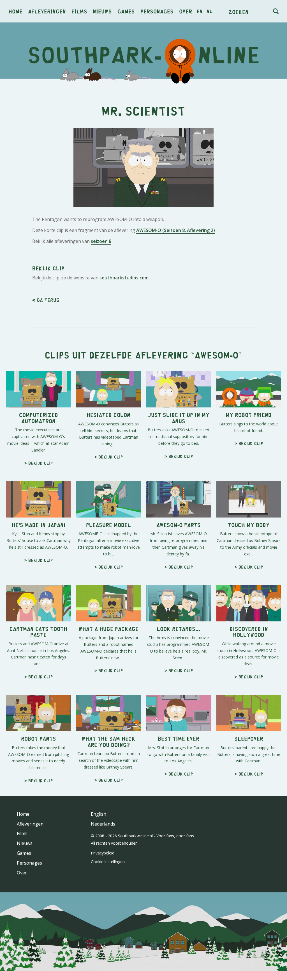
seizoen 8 (101, 241)
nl (209, 11)
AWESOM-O (217, 355)
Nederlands (103, 824)
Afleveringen (47, 11)
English (98, 814)
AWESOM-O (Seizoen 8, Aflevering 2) (175, 230)
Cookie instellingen (108, 861)
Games (126, 11)
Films (79, 11)
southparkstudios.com (124, 278)
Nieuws (102, 11)
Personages (156, 11)
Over (185, 11)
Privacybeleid (102, 853)
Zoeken (238, 11)
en (200, 11)
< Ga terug (45, 300)
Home (15, 11)
